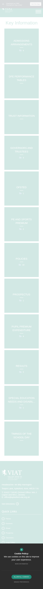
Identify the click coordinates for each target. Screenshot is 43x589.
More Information (21, 564)
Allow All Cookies (21, 577)
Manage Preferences (21, 582)
